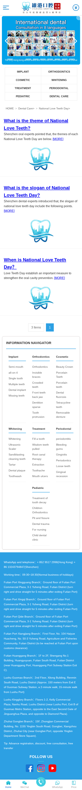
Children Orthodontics (40, 510)
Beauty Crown (64, 366)
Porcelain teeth (61, 384)
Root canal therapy (38, 456)
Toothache (38, 470)
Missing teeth (17, 395)
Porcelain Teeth (61, 374)
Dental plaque (17, 470)
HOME (10, 108)
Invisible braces (37, 374)
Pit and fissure (40, 518)
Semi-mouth (16, 366)
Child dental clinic (39, 537)
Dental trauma (40, 523)
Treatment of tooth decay (40, 500)
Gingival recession (62, 474)
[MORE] (58, 139)
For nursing (39, 529)
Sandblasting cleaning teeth (17, 456)
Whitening (15, 438)
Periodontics (63, 460)
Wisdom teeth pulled (40, 446)
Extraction (38, 464)
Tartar (12, 464)
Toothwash (15, 476)
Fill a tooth (38, 438)
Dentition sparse (37, 404)
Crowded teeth (37, 384)
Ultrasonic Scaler (15, 446)
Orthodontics (40, 366)
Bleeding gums (61, 446)
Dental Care (25, 108)
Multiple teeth (17, 384)
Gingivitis (61, 454)
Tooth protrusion (38, 414)
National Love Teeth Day (53, 108)
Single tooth (16, 378)
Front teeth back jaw (39, 394)
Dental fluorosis (61, 394)
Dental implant (17, 389)
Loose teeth (63, 466)
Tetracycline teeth (63, 404)
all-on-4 (13, 372)
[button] (10, 59)
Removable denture (63, 414)
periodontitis (63, 438)
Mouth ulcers (40, 476)
